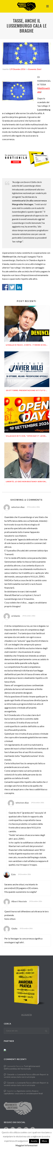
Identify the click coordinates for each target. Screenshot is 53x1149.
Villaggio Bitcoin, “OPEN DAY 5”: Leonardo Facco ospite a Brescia (27, 436)
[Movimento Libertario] (26, 6)
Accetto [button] (34, 1141)
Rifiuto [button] (44, 1141)
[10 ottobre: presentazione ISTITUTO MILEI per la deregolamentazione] (26, 369)
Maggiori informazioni (26, 1145)
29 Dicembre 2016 (17, 69)
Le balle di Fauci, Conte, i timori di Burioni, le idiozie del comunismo (27, 345)
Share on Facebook (5, 287)
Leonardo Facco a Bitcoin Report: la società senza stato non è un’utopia (26, 1075)
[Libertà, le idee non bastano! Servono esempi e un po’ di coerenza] (26, 460)
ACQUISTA (26, 1015)
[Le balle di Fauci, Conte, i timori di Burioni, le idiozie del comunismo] (26, 324)
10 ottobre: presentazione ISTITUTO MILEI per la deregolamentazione (27, 390)
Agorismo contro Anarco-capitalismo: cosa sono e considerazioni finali (23, 1092)
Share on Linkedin (19, 287)
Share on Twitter (12, 287)
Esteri (39, 69)
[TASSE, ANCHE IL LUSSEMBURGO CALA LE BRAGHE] (26, 53)
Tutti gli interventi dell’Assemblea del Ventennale (22, 1067)
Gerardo (10, 1074)
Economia (32, 69)
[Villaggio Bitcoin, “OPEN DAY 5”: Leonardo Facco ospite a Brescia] (26, 415)
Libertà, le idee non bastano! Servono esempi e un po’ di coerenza (27, 481)
